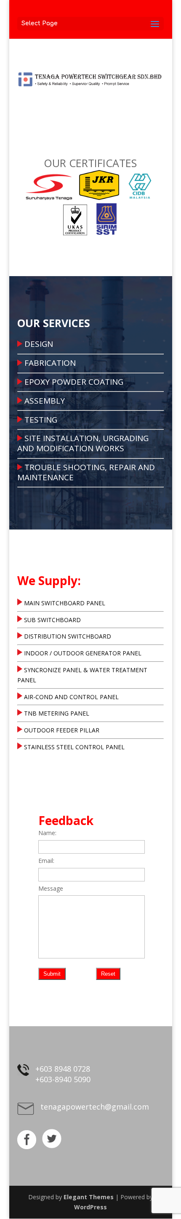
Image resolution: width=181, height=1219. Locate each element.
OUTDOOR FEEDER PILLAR (61, 730)
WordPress (90, 1207)
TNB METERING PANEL (56, 713)
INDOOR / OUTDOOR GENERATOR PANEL (82, 653)
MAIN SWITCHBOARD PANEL (64, 603)
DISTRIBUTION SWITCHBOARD (67, 636)
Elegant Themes (89, 1197)
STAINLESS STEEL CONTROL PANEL (74, 747)
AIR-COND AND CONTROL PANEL (71, 697)
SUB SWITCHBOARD (52, 620)
